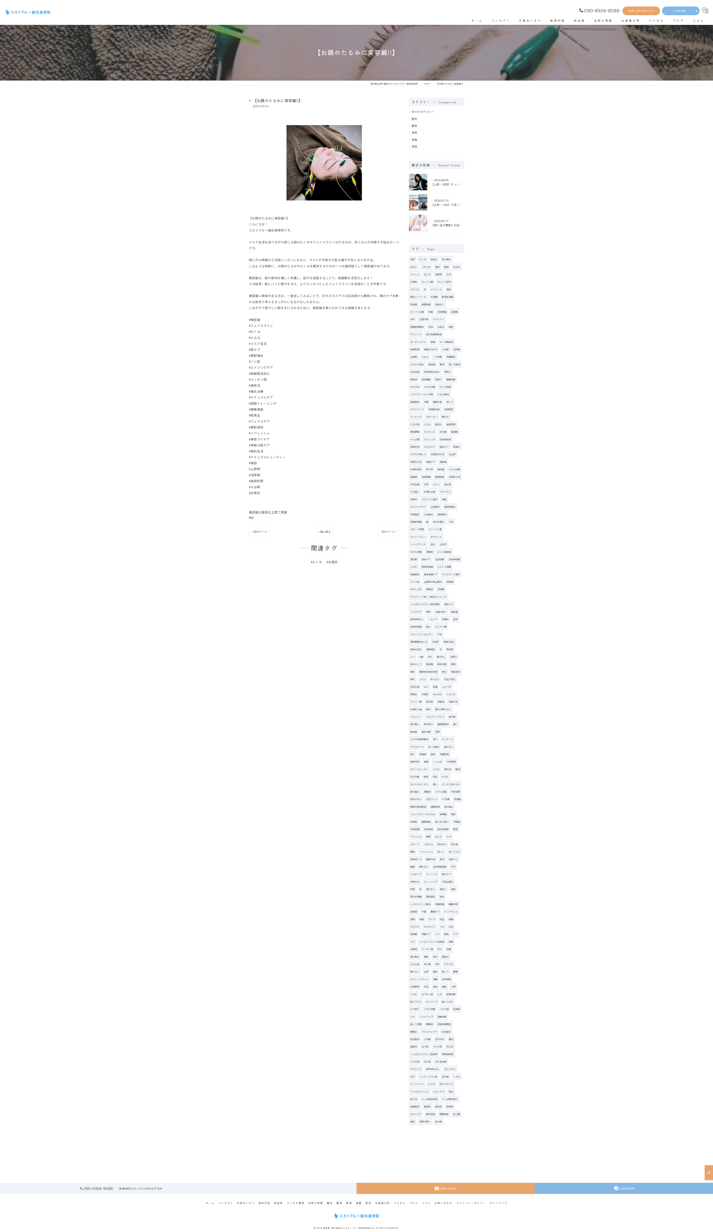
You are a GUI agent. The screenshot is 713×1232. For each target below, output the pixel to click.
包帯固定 (448, 409)
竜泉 (453, 814)
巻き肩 (438, 1121)
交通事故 (414, 986)
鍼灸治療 (426, 731)
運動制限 (435, 806)
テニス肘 (414, 581)
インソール (436, 289)
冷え (439, 949)
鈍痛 (451, 919)
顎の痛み (414, 956)
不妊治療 (414, 484)
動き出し (441, 656)
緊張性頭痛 (447, 296)
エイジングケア (418, 506)
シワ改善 (437, 356)
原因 (453, 664)
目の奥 (454, 844)
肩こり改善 (416, 1024)
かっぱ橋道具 (446, 341)
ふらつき (446, 686)
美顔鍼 (443, 814)
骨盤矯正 (451, 356)
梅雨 (453, 889)
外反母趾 (414, 371)
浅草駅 (456, 349)
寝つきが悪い (442, 821)
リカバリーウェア (435, 716)
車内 (435, 956)
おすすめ (414, 386)
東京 (449, 289)
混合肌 (445, 1076)
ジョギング (416, 874)
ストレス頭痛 (444, 566)
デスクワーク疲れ (451, 574)
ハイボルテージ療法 (420, 904)
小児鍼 (427, 1039)
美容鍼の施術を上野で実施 (268, 512)
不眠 (426, 401)
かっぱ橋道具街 (429, 1099)
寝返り (443, 889)
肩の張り (428, 724)
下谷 (439, 634)
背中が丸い (416, 799)
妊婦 (449, 949)
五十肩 (425, 1046)
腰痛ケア (435, 911)
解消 (442, 364)
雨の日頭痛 (416, 896)
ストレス (414, 274)
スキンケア (438, 1091)
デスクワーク (417, 409)
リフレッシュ (426, 851)
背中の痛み (438, 521)
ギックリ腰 (441, 626)
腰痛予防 (453, 904)
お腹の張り (441, 611)
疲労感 (452, 716)
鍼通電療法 (443, 724)
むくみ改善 (445, 386)
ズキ (412, 941)
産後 (435, 986)
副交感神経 (443, 829)
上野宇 (443, 544)
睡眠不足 (430, 859)
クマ (412, 1016)
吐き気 (456, 266)
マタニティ (445, 491)
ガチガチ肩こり (418, 454)
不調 (424, 911)
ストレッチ (429, 439)
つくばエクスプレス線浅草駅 (425, 604)
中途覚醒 (414, 829)
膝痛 (433, 341)
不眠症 (456, 821)
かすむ (445, 776)
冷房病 (413, 949)
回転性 (413, 694)
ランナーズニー (418, 536)
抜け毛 (413, 1099)
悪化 (444, 671)
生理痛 (454, 311)
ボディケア (415, 1114)
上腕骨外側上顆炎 (433, 581)
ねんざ (438, 836)
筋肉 (442, 896)
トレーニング (430, 881)
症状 (455, 619)
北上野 (452, 454)
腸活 (451, 1039)
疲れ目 (447, 769)
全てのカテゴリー (423, 112)
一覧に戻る (324, 531)
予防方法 (414, 881)
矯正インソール (418, 296)
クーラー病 (427, 949)
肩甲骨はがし (433, 1069)
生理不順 (424, 319)
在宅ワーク (431, 799)
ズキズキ (448, 964)
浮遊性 (425, 694)
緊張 (455, 829)
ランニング (431, 874)
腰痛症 (429, 1024)
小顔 (453, 986)
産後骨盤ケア (430, 574)
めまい (413, 266)
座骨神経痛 (416, 626)
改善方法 (453, 701)
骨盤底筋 (414, 574)
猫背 (412, 1121)
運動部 (427, 791)
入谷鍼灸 (428, 514)
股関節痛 (426, 304)
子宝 (426, 484)
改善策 (440, 701)
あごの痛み (433, 746)
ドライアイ (438, 319)
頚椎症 (429, 589)
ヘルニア (432, 619)
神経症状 (455, 671)
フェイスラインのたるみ (422, 814)
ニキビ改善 (429, 1009)
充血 (435, 776)
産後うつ (453, 859)
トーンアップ (417, 1084)
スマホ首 (437, 1046)
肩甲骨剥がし (417, 619)
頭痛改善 (442, 1016)
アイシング (415, 334)
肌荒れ (438, 424)
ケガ (449, 836)
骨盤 (414, 139)
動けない (414, 971)
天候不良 (414, 686)
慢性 (412, 671)
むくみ (422, 259)
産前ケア (426, 559)
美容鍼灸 (414, 401)
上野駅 (413, 356)
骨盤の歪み (449, 641)
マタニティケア (429, 1031)
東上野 (447, 484)
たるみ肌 (414, 964)
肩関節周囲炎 (417, 326)
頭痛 (435, 979)
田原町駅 (451, 424)
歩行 (430, 656)
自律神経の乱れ (432, 371)
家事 (412, 889)
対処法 (440, 326)
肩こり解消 (454, 364)
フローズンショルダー (421, 634)
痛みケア (446, 874)
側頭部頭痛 (416, 521)
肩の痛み (448, 806)
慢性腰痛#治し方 (419, 641)
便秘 (428, 611)
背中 (437, 964)
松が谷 (450, 1046)
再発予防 (414, 761)
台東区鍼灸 (416, 469)
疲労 (428, 709)
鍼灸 (435, 971)
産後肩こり (416, 859)
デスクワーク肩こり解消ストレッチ (428, 596)
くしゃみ (437, 761)
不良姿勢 (455, 791)
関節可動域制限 (418, 806)
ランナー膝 (416, 701)
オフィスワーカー (419, 769)
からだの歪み (417, 364)
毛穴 (412, 1076)
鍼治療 (413, 731)
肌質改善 (451, 994)
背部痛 (440, 589)
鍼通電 (413, 476)
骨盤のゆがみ (430, 349)
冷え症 (427, 1061)
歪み (433, 544)
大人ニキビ (450, 1069)
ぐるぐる (451, 694)
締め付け (442, 844)
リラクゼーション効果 (421, 394)
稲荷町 (438, 274)
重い (435, 784)
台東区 (413, 281)
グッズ (431, 919)
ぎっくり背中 (444, 281)
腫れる (445, 416)
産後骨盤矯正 (444, 1024)
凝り (435, 739)
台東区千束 (454, 476)
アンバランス (451, 911)
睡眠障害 (426, 821)
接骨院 (450, 1106)
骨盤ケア (430, 461)
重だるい (448, 746)
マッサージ (447, 739)
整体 (414, 119)
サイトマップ (498, 1203)
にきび (427, 424)
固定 (451, 326)
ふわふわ (426, 266)
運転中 (445, 956)
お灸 (451, 926)
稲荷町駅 (414, 349)
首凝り (453, 656)
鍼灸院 (438, 1106)
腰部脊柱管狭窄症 (428, 671)
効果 (437, 731)
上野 (426, 971)
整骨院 (427, 1106)
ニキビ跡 (444, 1009)
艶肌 (446, 934)
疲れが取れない (443, 709)
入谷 (449, 274)
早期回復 (444, 754)
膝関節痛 (439, 476)
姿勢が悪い (425, 1121)
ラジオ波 (414, 1061)
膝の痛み (414, 791)
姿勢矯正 (430, 649)
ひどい (436, 484)
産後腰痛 (426, 379)
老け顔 (427, 964)
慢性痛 (454, 611)
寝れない (430, 889)
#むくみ (316, 562)
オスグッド (436, 536)
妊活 (426, 986)
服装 (412, 851)
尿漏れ (456, 446)
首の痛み (446, 259)
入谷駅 (445, 349)
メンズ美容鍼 (444, 551)
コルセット (429, 431)
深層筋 (429, 551)
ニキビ (413, 994)
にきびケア (429, 446)
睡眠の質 (437, 401)
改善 (430, 311)
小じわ (431, 1084)
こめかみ (428, 844)
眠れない (424, 866)
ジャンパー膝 (435, 529)
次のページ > (389, 531)
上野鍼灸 (435, 506)
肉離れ (445, 619)
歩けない (435, 679)
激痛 (426, 761)
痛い (455, 724)
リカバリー (416, 716)
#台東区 (332, 562)
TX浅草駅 (451, 761)
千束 (451, 521)
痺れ (412, 679)
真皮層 (413, 934)
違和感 (413, 911)
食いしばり (447, 1001)
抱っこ (440, 851)
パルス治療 (454, 469)
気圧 (442, 919)
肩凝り (438, 379)
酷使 (457, 769)
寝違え (434, 259)
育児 (442, 859)
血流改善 (439, 559)
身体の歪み (416, 649)
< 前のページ (259, 531)
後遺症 (422, 754)
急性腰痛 (442, 311)
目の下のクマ (446, 1084)
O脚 (421, 656)
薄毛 (451, 1091)
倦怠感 (413, 379)
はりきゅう (429, 926)
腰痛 (455, 971)
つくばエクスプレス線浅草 (423, 1054)
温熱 (433, 754)
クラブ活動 (441, 791)
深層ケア (426, 934)
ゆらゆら (437, 694)
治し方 (427, 274)
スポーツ (414, 844)
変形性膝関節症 (434, 334)
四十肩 (429, 469)
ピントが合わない (451, 784)
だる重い (414, 491)
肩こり (445, 971)
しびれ (413, 566)
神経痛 (450, 581)
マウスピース (417, 746)
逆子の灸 (439, 1039)
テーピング (416, 416)
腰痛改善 (451, 379)
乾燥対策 (414, 446)
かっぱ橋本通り (450, 1099)
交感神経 (428, 829)
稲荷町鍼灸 (450, 506)
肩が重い (414, 724)
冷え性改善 (441, 1061)
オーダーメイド (418, 341)
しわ (439, 994)
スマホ (436, 769)
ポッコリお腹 (417, 311)
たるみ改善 (429, 386)
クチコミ (414, 289)
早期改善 (439, 904)
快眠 (444, 499)
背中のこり (416, 664)
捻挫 (430, 326)
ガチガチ (414, 926)
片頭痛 (434, 296)
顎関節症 (444, 1114)
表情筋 (413, 821)
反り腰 (456, 1114)
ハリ (437, 934)
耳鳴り (447, 371)
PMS (412, 319)
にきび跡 (414, 424)
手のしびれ (416, 589)
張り (412, 754)
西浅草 (450, 649)
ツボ (442, 926)
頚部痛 (429, 664)
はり (426, 686)
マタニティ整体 (429, 499)
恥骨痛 (413, 304)
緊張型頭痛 (427, 566)
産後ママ (448, 604)
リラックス (416, 836)
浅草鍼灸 (414, 514)
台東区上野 (429, 491)
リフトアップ (426, 1016)
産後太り (439, 304)
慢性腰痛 (414, 431)
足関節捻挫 (434, 409)
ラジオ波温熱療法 (419, 739)
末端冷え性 (416, 461)
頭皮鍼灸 (430, 896)
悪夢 (428, 836)
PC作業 (446, 799)
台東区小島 (416, 709)
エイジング (431, 1001)
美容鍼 (431, 364)
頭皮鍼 (443, 461)
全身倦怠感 (445, 439)
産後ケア (444, 446)
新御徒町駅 (447, 1054)
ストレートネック (419, 979)
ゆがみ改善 (416, 551)
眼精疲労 (414, 1106)
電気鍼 (440, 469)
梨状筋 (429, 701)
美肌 (444, 986)
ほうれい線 (427, 994)
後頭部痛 (426, 476)
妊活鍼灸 (446, 1031)
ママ (455, 934)
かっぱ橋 (414, 439)
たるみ (425, 356)
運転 (426, 956)
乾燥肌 (456, 1009)
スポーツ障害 (417, 529)
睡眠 (412, 866)
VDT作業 (414, 776)
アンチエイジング (419, 1091)
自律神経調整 (440, 866)
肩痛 (451, 941)
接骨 (414, 132)
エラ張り (414, 1009)
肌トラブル (416, 1001)
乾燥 (426, 776)
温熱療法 (442, 514)
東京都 (413, 559)
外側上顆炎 (447, 881)
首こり (450, 401)
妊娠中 (413, 499)
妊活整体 (414, 1039)
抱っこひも (454, 851)
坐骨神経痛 (454, 559)
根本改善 (442, 664)
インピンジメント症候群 (431, 941)
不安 (453, 866)
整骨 (414, 126)
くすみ (456, 1076)
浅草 (412, 259)
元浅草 (435, 641)
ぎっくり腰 (427, 281)
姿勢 (412, 919)
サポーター (431, 416)
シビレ (422, 679)
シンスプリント (418, 544)
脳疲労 (413, 1046)
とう (412, 656)
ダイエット (416, 1069)
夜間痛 (457, 799)
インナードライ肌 (428, 1076)
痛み (428, 626)
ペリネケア (416, 611)
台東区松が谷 (437, 454)
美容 (251, 517)
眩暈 (435, 686)
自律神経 (446, 979)
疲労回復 (430, 1114)
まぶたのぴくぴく (419, 784)
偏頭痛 (454, 431)
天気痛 (443, 431)
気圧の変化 (449, 679)
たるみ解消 (443, 394)
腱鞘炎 (413, 1031)
